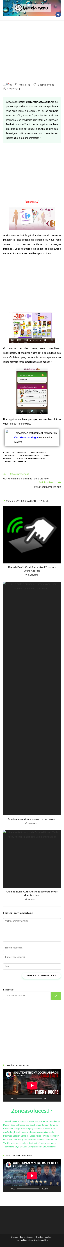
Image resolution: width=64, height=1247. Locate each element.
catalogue (10, 455)
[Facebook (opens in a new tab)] (58, 14)
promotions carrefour (15, 461)
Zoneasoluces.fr (27, 1237)
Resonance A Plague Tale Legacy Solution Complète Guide (29, 1128)
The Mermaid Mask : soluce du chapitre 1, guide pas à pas (29, 1143)
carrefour (21, 452)
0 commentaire (46, 85)
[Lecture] (7, 1098)
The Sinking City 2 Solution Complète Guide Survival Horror (29, 1147)
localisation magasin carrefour (30, 458)
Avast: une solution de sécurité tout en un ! (32, 818)
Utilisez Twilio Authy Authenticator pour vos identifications (32, 893)
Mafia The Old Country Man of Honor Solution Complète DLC (30, 1139)
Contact (14, 1237)
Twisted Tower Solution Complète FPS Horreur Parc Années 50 (31, 1121)
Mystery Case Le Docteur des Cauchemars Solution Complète (30, 1125)
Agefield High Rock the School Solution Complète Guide (28, 1132)
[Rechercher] (55, 996)
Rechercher (8, 990)
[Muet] (51, 1098)
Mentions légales (43, 1237)
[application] (32, 1085)
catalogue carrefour (29, 455)
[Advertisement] (32, 48)
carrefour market (39, 452)
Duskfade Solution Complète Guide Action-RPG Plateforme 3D (31, 1136)
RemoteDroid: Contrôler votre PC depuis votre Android (32, 568)
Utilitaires (24, 85)
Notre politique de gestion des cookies (32, 1240)
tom (9, 85)
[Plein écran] (56, 1098)
